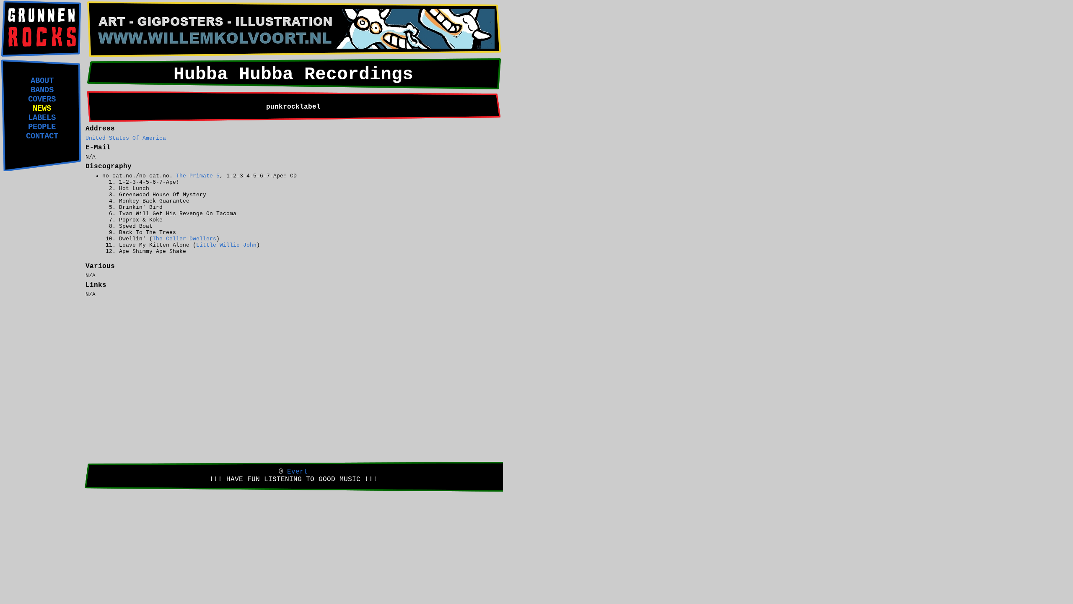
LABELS (42, 117)
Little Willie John (226, 245)
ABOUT (42, 81)
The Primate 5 (198, 176)
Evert (297, 472)
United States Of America (126, 138)
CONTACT (42, 136)
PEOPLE (42, 127)
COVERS (42, 99)
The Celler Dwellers (184, 239)
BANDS (42, 90)
